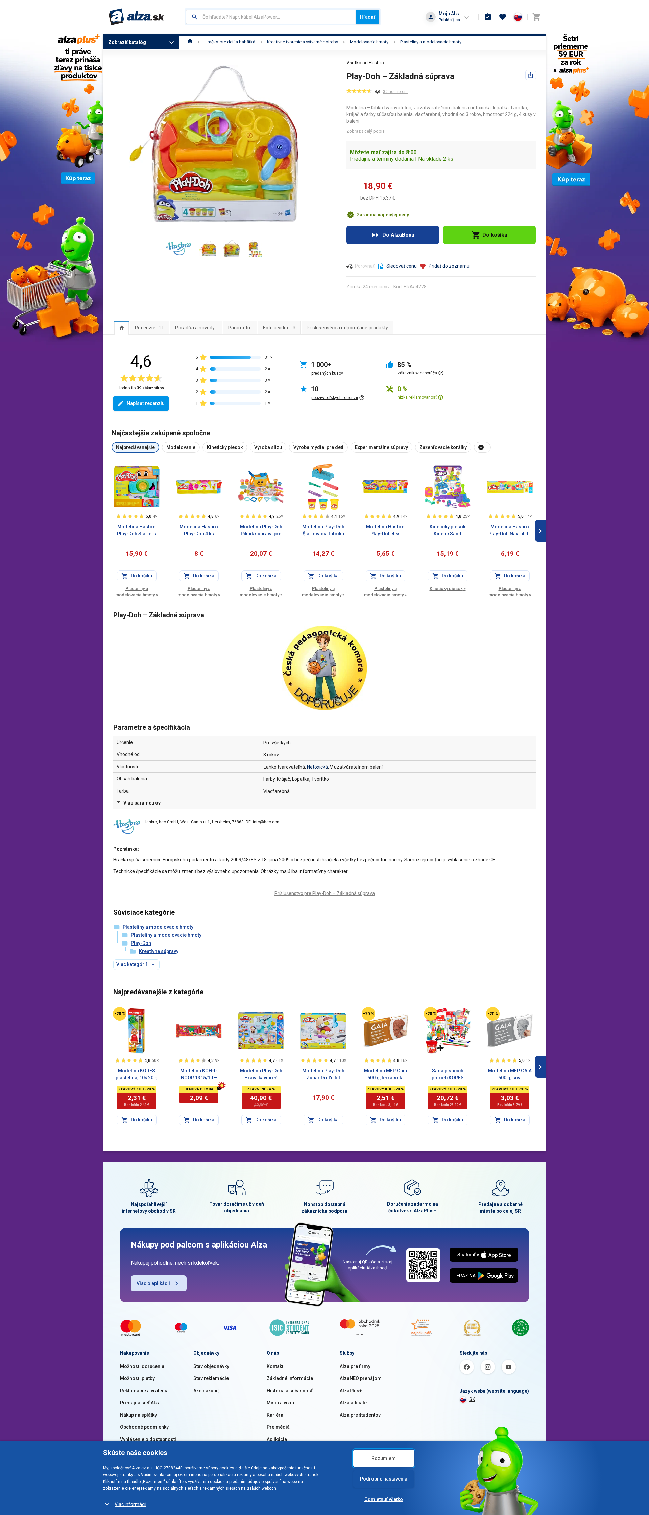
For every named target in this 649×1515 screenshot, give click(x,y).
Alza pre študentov (360, 1415)
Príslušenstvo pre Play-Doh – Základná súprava (324, 893)
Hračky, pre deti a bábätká (230, 41)
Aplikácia (277, 1439)
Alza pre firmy (355, 1366)
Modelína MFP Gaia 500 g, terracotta (385, 1074)
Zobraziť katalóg (127, 42)
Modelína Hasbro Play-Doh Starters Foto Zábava (136, 530)
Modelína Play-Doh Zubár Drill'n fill (323, 1074)
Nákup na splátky (138, 1415)
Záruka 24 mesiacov (368, 286)
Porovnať (365, 266)
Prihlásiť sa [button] (449, 19)
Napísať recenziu (146, 403)
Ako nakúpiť (206, 1390)
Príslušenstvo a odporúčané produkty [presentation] (347, 327)
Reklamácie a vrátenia (144, 1390)
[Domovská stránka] (190, 42)
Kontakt (275, 1366)
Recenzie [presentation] (149, 327)
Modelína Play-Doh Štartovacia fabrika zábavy (323, 530)
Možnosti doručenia (142, 1366)
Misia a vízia (280, 1402)
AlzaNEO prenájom (361, 1378)
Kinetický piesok (448, 588)
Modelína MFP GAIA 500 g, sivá (510, 1074)
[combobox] (271, 17)
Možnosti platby (137, 1378)
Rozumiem (383, 1458)
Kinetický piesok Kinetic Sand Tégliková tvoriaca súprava (447, 530)
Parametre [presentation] (240, 327)
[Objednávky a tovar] (488, 17)
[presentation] (121, 327)
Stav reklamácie (211, 1378)
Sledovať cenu (401, 266)
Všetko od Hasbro (365, 62)
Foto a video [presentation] (279, 327)
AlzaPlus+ (351, 1390)
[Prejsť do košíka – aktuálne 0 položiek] (536, 17)
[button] (377, 215)
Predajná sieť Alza (140, 1402)
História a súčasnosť (290, 1390)
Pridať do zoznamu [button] (449, 266)
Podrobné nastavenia (383, 1479)
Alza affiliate (353, 1402)
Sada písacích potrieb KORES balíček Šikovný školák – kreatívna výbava (447, 1074)
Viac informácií (130, 1504)
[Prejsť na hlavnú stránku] (136, 16)
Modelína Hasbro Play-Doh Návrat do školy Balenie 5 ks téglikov (509, 530)
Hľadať (367, 17)
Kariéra (275, 1415)
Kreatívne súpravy (158, 951)
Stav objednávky (211, 1366)
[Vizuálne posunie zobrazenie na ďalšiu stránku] (540, 531)
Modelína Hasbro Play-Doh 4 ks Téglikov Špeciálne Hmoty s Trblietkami (385, 530)
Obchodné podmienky (144, 1427)
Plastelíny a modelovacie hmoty (430, 41)
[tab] (121, 327)
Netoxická (317, 767)
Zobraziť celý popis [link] (365, 131)
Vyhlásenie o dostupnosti (148, 1439)
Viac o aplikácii (153, 1283)
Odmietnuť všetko (383, 1499)
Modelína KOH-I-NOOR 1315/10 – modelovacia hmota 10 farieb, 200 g (198, 1074)
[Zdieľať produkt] (530, 75)
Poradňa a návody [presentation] (195, 327)
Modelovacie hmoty (369, 41)
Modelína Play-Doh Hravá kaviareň (261, 1074)
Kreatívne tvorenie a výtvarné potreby (302, 41)
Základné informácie (290, 1378)
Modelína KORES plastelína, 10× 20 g (137, 1074)
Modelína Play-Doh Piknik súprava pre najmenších (261, 530)
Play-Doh (141, 943)
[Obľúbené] (503, 17)
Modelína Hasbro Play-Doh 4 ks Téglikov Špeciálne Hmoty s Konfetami (199, 530)
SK (472, 1399)
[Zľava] (119, 1014)
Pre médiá (278, 1427)
